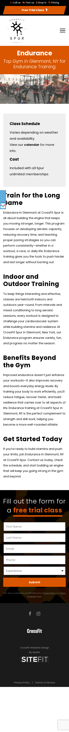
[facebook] (30, 614)
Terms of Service (45, 682)
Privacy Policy (22, 682)
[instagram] (38, 614)
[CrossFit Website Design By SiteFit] (34, 659)
